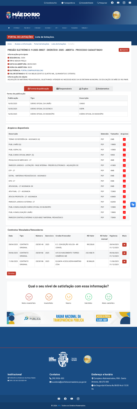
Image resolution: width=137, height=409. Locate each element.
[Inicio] (9, 27)
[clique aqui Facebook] (65, 398)
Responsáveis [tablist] (65, 89)
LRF (56, 27)
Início (10, 44)
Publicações (84, 27)
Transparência (74, 27)
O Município (37, 27)
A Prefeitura (16, 27)
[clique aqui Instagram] (78, 398)
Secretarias (47, 27)
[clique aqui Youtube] (71, 398)
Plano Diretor (27, 27)
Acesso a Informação (23, 44)
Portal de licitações (41, 44)
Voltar (12, 273)
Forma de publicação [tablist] (39, 89)
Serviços (64, 27)
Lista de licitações (59, 44)
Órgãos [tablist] (84, 89)
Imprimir (124, 50)
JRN (59, 406)
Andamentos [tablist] (103, 89)
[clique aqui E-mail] (59, 398)
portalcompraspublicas (32, 70)
